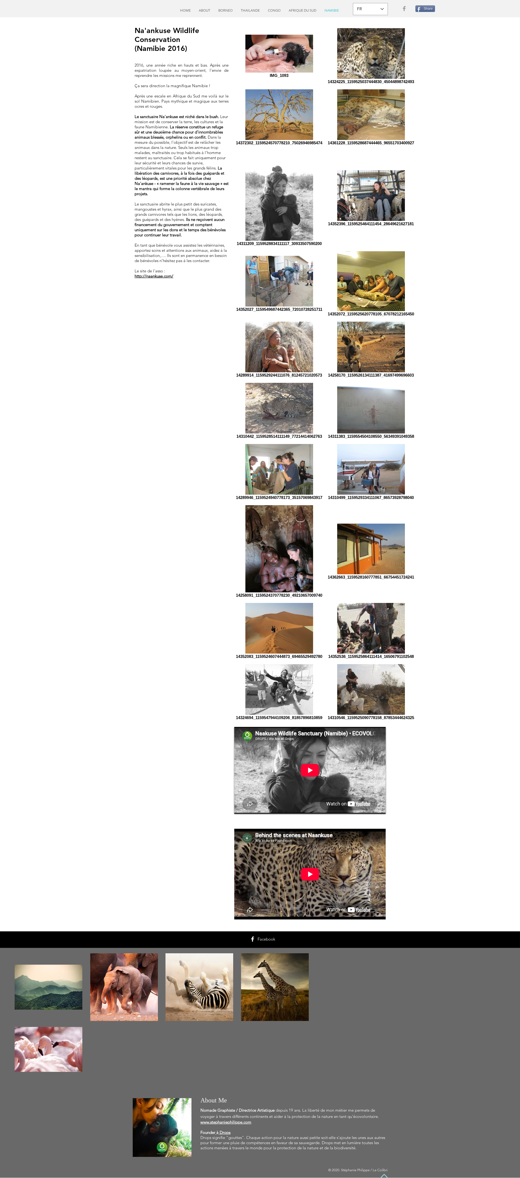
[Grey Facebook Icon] (404, 8)
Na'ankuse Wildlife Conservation (167, 35)
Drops (225, 1132)
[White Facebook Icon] (252, 939)
